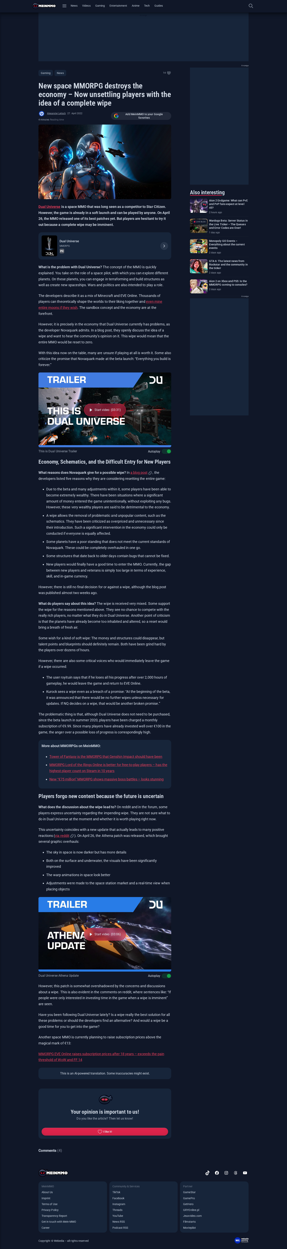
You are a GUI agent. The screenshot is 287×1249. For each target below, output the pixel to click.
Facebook (118, 1198)
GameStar (189, 1192)
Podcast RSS (120, 1227)
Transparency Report (54, 1215)
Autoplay (154, 451)
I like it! (107, 1131)
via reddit (62, 836)
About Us (47, 1192)
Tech (147, 5)
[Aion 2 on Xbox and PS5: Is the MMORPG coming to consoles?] (199, 286)
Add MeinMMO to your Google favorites (144, 116)
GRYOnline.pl (191, 1210)
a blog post (138, 472)
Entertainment (118, 5)
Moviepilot (189, 1227)
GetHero (188, 1204)
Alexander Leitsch (56, 113)
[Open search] (251, 6)
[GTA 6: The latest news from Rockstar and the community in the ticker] (199, 266)
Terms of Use (49, 1204)
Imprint (46, 1198)
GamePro (189, 1198)
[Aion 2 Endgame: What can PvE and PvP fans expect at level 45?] (199, 206)
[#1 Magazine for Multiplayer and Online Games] (46, 6)
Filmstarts (189, 1221)
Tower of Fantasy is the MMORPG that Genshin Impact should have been (105, 757)
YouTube (117, 1215)
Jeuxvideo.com (192, 1215)
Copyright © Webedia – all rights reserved (63, 1240)
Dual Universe (49, 207)
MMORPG (65, 246)
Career (46, 1227)
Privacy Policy (50, 1210)
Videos (86, 5)
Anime (135, 5)
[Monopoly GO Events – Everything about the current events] (199, 246)
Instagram (118, 1204)
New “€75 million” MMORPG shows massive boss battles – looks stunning (106, 779)
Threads (117, 1210)
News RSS (118, 1221)
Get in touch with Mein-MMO (59, 1221)
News (74, 5)
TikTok (116, 1192)
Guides (158, 5)
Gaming (100, 5)
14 (164, 72)
